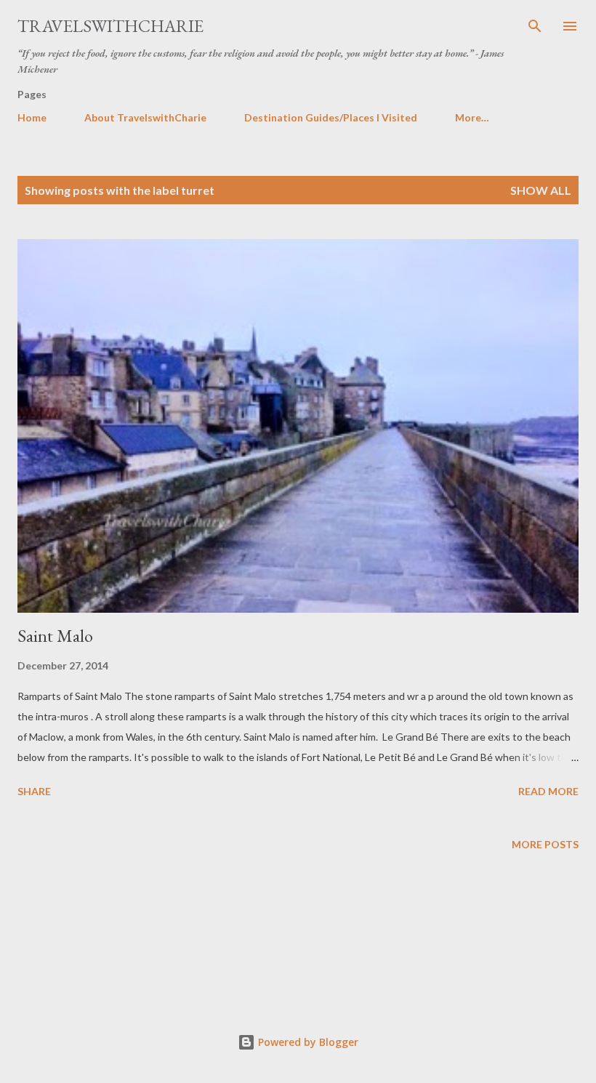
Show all (540, 190)
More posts (545, 844)
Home (32, 117)
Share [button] (34, 791)
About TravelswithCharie (145, 117)
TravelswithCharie (110, 26)
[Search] (535, 26)
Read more (548, 791)
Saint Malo (55, 635)
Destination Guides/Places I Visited (330, 117)
